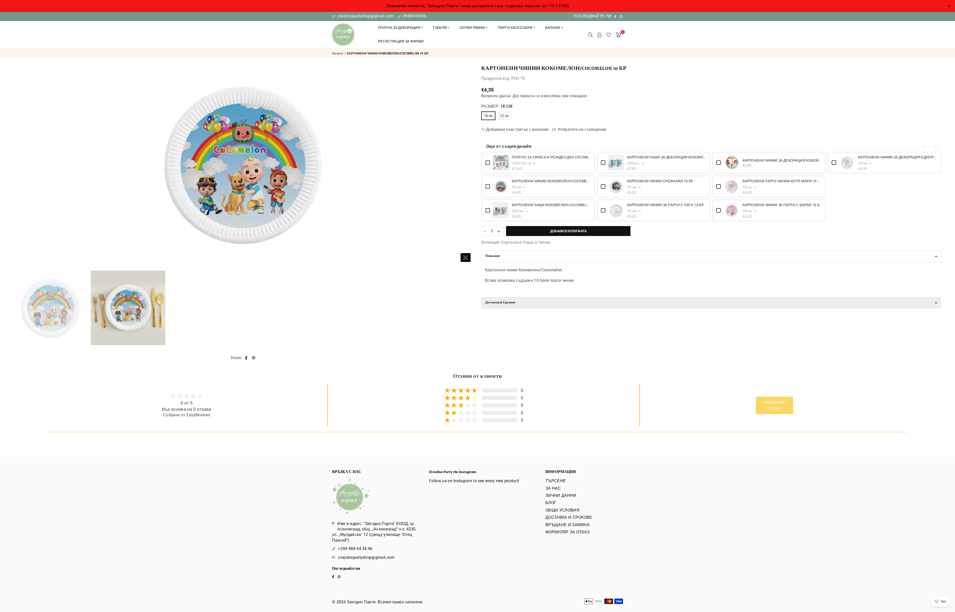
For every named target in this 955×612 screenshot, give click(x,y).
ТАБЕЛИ (439, 28)
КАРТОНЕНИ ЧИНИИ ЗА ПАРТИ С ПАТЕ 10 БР (665, 205)
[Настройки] (599, 34)
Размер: (496, 106)
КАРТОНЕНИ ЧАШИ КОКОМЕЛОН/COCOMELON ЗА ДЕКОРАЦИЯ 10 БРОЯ (551, 205)
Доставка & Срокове (500, 302)
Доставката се (526, 96)
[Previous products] (924, 146)
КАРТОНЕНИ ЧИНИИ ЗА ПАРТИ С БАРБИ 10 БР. (782, 205)
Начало (337, 53)
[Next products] (935, 146)
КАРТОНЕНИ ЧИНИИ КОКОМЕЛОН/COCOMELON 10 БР (551, 181)
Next (469, 165)
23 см (504, 116)
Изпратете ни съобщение (581, 129)
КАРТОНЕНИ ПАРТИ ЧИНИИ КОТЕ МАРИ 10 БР (782, 181)
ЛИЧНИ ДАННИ (560, 495)
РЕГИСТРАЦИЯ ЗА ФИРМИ (401, 41)
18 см (488, 116)
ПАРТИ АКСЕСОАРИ (515, 28)
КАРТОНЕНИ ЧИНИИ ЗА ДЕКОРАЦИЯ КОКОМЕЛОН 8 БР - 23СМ (782, 160)
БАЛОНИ (552, 28)
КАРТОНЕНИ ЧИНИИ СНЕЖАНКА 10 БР (660, 181)
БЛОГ (550, 502)
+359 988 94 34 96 (355, 548)
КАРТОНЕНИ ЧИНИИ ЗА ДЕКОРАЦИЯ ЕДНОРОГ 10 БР (897, 157)
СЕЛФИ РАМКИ (472, 28)
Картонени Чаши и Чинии (525, 242)
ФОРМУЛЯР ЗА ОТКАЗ (567, 532)
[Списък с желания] (608, 34)
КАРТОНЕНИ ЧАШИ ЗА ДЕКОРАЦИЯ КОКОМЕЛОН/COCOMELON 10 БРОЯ (666, 157)
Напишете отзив (774, 405)
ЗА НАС (553, 488)
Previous (18, 165)
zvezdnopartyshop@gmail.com (365, 16)
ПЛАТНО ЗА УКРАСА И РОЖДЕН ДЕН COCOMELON (551, 157)
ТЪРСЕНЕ (555, 480)
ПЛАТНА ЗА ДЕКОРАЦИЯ (399, 28)
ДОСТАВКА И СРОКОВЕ (568, 517)
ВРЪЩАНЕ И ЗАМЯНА (567, 524)
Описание (492, 256)
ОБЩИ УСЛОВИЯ (562, 510)
